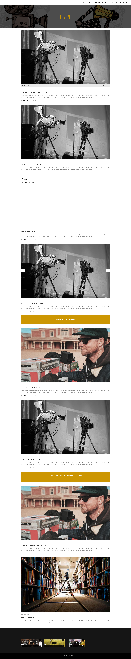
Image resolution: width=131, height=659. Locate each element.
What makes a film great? (32, 387)
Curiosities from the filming (33, 545)
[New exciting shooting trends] (65, 56)
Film (28, 161)
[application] (65, 85)
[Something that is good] (65, 426)
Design (28, 385)
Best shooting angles (65, 320)
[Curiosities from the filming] (65, 512)
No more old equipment (31, 164)
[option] (65, 271)
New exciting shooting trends (34, 92)
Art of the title (28, 231)
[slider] (107, 85)
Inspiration (30, 89)
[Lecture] (22, 85)
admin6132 (25, 100)
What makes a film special (32, 303)
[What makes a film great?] (65, 354)
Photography (30, 300)
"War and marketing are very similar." (65, 476)
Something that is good (31, 459)
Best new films (27, 617)
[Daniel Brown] (65, 477)
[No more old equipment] (65, 131)
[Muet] (103, 85)
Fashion (29, 542)
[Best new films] (65, 584)
